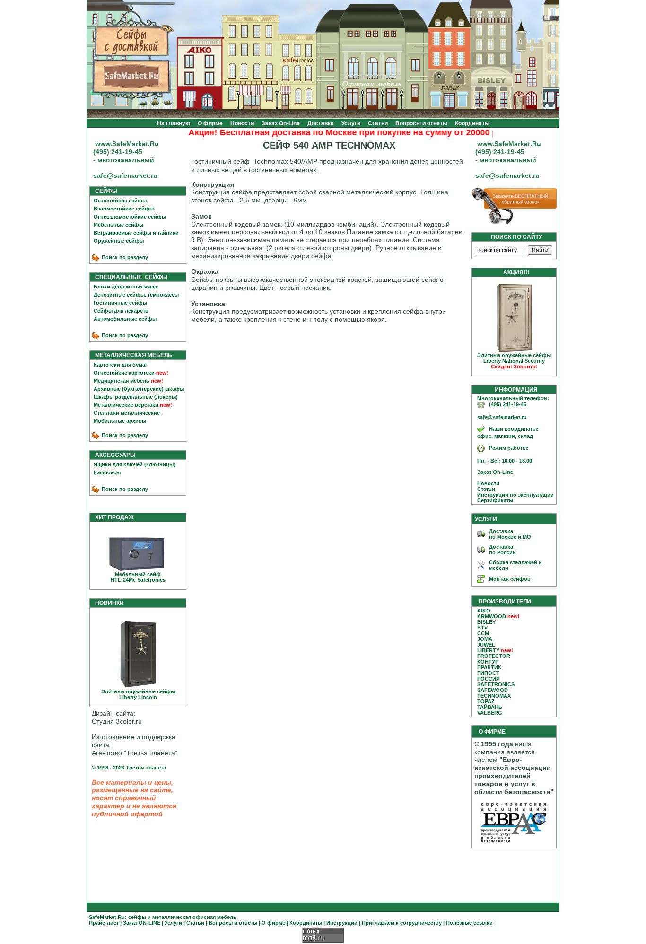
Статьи (378, 123)
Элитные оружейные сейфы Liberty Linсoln (138, 694)
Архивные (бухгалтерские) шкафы (139, 389)
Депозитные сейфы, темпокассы (136, 294)
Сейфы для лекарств (121, 311)
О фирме (210, 123)
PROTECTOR (493, 656)
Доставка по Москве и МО (510, 534)
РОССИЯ (488, 679)
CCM (483, 633)
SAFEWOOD (492, 690)
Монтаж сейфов (510, 579)
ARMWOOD (491, 616)
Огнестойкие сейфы (120, 200)
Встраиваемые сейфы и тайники (136, 233)
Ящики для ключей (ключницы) (134, 464)
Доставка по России (502, 549)
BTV (482, 627)
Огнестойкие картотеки (124, 373)
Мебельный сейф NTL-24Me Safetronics (138, 577)
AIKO (483, 610)
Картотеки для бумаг (121, 364)
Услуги (350, 123)
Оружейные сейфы (119, 241)
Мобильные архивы (120, 421)
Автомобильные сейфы (125, 319)
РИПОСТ (488, 673)
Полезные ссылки (469, 923)
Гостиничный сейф (220, 161)
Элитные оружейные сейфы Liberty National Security (514, 360)
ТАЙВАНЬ (489, 707)
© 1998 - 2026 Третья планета (129, 767)
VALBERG (489, 713)
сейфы (137, 917)
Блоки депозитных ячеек (126, 286)
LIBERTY (488, 650)
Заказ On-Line (281, 123)
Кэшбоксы (107, 472)
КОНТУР (487, 661)
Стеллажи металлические (127, 413)
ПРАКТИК (489, 667)
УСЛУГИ (486, 519)
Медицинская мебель (121, 381)
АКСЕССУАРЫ (113, 455)
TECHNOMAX (494, 696)
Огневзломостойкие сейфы (130, 216)
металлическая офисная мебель (194, 917)
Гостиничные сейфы (120, 303)
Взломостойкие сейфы (124, 208)
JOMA (484, 639)
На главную (173, 123)
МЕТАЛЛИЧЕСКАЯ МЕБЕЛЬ (131, 355)
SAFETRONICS (496, 684)
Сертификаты (493, 500)
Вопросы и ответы (421, 123)
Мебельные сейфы (118, 224)
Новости (242, 123)
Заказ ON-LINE (141, 923)
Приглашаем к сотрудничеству (402, 923)
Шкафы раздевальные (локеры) (136, 397)
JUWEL (486, 644)
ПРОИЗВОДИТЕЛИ (505, 601)
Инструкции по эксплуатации (513, 495)
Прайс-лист (104, 923)
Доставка (320, 123)
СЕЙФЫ (104, 191)
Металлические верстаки (126, 405)
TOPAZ (486, 701)
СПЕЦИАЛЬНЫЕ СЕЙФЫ (129, 277)
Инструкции (342, 923)
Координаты (472, 123)
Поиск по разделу (124, 257)
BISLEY (486, 622)
